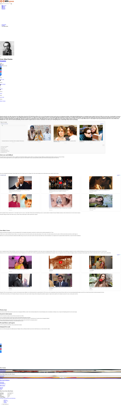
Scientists (3, 25)
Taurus (1, 93)
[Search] (11, 3)
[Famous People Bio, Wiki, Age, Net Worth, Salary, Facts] (7, 2)
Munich (1, 84)
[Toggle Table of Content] (103, 145)
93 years (1, 88)
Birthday (4, 6)
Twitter (5, 401)
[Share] (60, 74)
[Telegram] (60, 73)
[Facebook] (60, 67)
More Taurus (2, 385)
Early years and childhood (4, 146)
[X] (60, 68)
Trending (4, 8)
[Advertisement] (28, 16)
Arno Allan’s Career (4, 147)
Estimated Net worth (4, 152)
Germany (4, 84)
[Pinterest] (60, 71)
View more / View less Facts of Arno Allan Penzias (7, 398)
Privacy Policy (6, 400)
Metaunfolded (4, 24)
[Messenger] (60, 70)
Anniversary (4, 5)
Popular (4, 7)
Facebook (5, 402)
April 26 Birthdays (3, 383)
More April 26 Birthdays (5, 380)
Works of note (3, 148)
